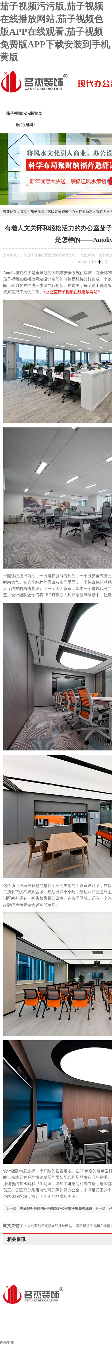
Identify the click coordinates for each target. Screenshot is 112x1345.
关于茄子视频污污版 (73, 113)
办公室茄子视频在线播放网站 (49, 1226)
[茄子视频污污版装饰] (34, 92)
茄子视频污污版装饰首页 (56, 1332)
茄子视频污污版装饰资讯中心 (52, 212)
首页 (23, 212)
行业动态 (85, 212)
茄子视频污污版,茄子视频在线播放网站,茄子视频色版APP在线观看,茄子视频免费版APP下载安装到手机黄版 (55, 31)
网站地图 (7, 1342)
